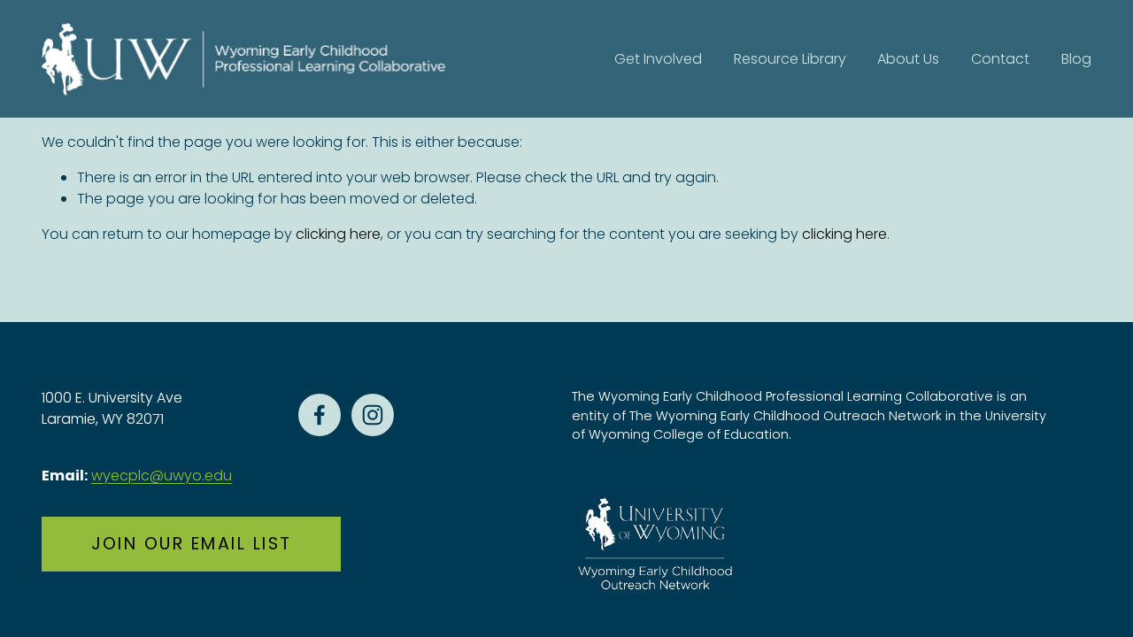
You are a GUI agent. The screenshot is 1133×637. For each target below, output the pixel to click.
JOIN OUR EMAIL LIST (191, 544)
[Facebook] (319, 415)
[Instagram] (372, 415)
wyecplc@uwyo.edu (161, 475)
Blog (1076, 59)
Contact (1000, 59)
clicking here (338, 234)
